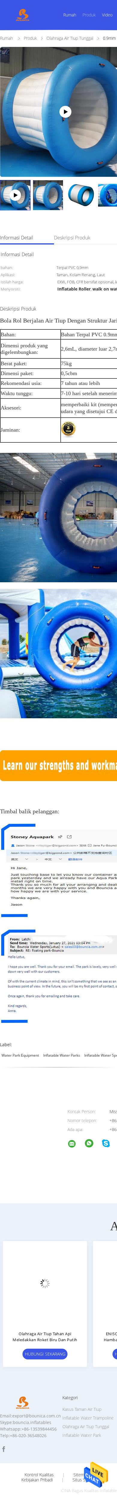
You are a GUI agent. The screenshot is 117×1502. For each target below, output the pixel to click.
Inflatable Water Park (81, 1435)
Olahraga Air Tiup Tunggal (85, 1426)
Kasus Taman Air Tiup (81, 1409)
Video (107, 15)
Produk (89, 15)
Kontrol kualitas (39, 1475)
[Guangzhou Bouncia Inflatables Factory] (76, 1144)
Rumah (69, 15)
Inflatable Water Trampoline (88, 1418)
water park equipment (20, 1055)
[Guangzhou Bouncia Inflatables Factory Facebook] (3, 1449)
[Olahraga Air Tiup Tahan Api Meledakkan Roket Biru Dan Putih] (45, 1283)
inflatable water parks (61, 1055)
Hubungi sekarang (45, 1354)
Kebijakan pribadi (37, 1480)
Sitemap (81, 1475)
